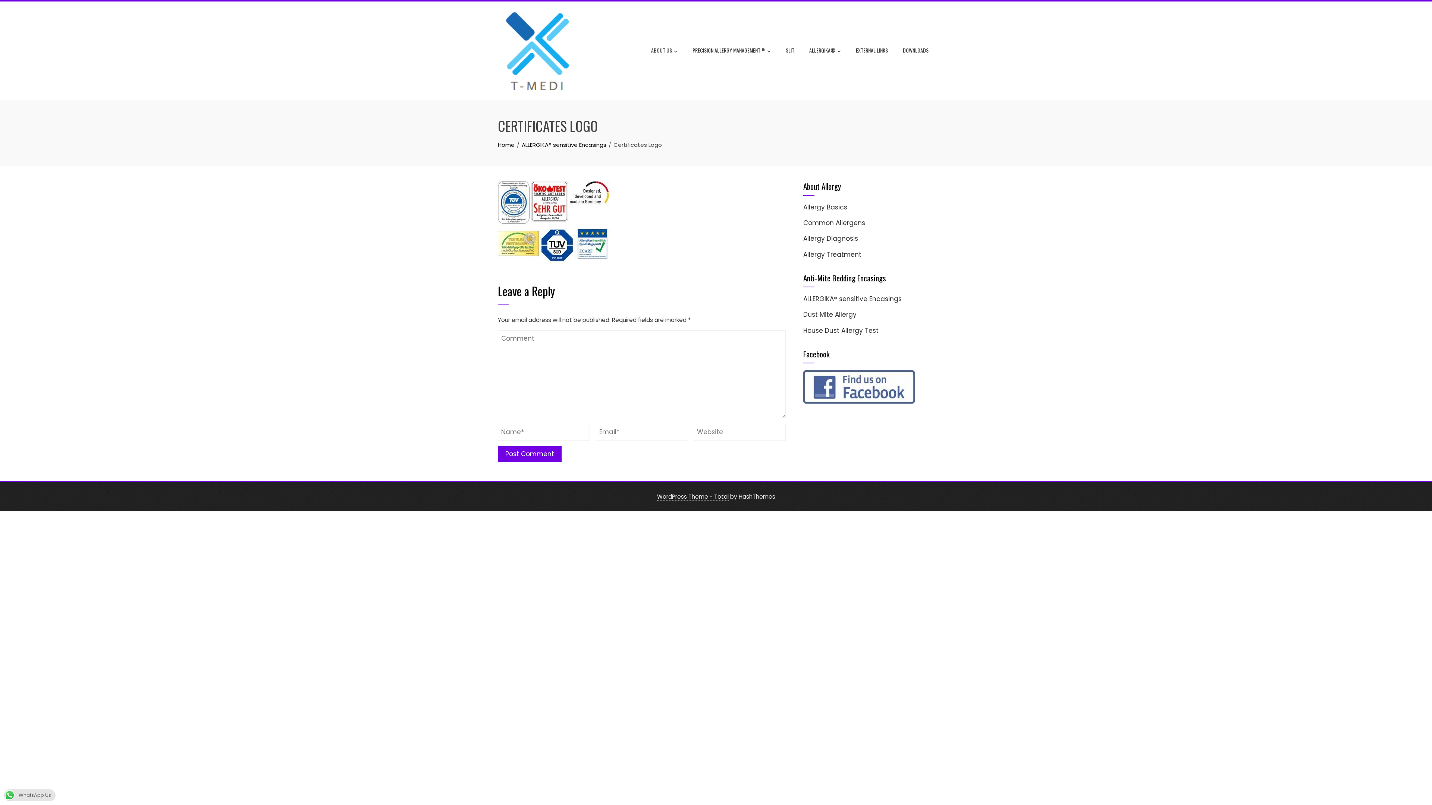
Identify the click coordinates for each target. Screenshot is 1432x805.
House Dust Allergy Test (841, 330)
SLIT (790, 50)
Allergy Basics (825, 207)
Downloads (916, 50)
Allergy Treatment (832, 254)
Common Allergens (834, 222)
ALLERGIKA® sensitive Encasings (852, 298)
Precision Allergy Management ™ (729, 50)
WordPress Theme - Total (693, 497)
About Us (661, 50)
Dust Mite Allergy (830, 314)
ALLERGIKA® (822, 50)
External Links (872, 50)
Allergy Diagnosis (830, 238)
